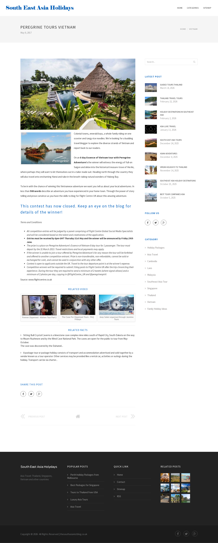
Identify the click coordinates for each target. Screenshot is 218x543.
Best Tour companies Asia (172, 194)
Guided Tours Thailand (171, 84)
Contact (121, 481)
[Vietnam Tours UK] (165, 488)
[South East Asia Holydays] (40, 6)
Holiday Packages (156, 247)
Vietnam (193, 29)
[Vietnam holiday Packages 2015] (165, 498)
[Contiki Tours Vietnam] (185, 477)
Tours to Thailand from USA (84, 492)
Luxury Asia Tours (79, 499)
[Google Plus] (39, 394)
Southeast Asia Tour (157, 281)
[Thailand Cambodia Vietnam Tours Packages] (175, 488)
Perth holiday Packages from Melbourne (83, 476)
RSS (119, 496)
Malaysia (151, 274)
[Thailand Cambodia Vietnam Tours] (165, 477)
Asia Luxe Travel (168, 126)
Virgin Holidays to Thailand (173, 167)
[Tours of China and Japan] (185, 488)
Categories (193, 8)
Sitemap (207, 8)
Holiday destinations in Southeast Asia (177, 113)
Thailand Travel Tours (171, 98)
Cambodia (152, 261)
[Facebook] (23, 394)
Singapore (152, 288)
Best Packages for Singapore (84, 485)
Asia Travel (152, 254)
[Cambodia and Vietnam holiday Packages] (175, 498)
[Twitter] (31, 394)
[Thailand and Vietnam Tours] (175, 477)
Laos (149, 268)
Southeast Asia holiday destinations (178, 180)
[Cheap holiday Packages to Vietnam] (185, 498)
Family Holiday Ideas (157, 308)
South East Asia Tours (171, 140)
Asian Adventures (168, 153)
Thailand (151, 295)
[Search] (194, 62)
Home (180, 8)
